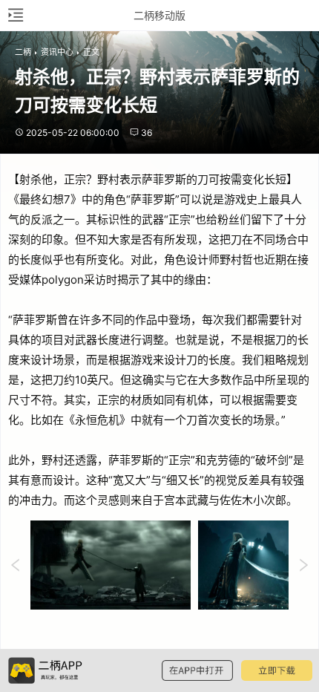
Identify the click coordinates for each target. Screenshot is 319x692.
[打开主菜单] (15, 15)
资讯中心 (57, 52)
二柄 (23, 52)
